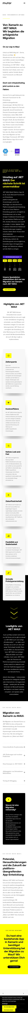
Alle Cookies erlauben (8, 1010)
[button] (24, 3)
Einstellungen (5, 1003)
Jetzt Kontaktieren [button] (14, 966)
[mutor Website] (7, 3)
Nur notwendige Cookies (9, 1006)
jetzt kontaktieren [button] (9, 289)
